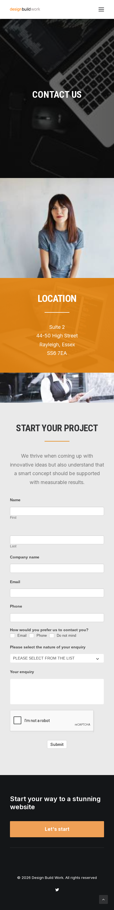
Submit (56, 744)
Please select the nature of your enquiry (48, 647)
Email (15, 582)
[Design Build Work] (25, 9)
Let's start (57, 829)
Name (15, 500)
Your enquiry (22, 672)
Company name (24, 557)
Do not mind (66, 635)
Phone (16, 606)
